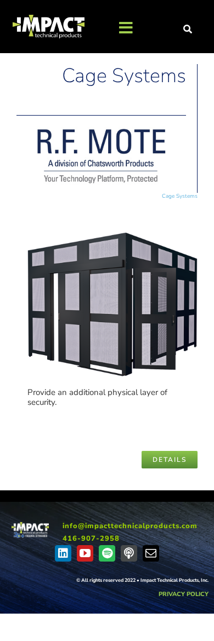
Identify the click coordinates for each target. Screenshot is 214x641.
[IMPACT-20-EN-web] (30, 525)
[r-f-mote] (101, 130)
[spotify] (107, 553)
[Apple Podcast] (129, 553)
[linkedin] (63, 553)
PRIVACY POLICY (184, 594)
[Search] (188, 29)
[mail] (151, 553)
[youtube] (85, 553)
